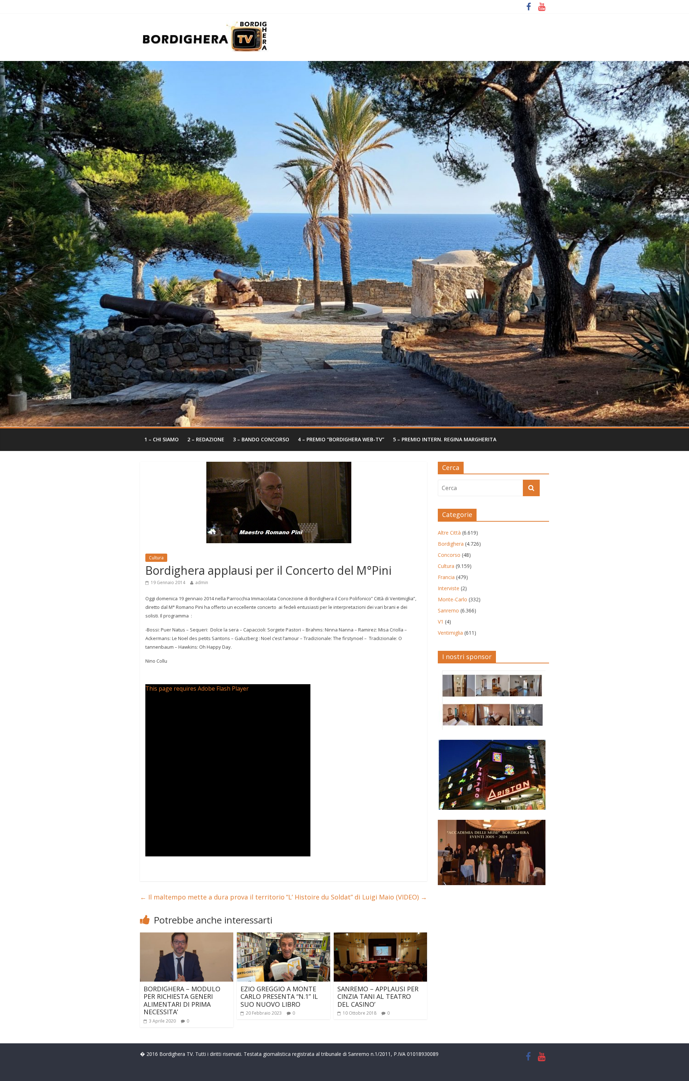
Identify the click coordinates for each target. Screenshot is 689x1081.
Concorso (449, 554)
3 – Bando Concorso (261, 439)
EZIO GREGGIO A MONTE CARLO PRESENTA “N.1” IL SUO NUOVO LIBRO (279, 996)
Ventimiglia (450, 632)
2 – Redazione (205, 439)
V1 (441, 621)
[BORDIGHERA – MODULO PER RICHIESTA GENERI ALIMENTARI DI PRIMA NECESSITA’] (186, 937)
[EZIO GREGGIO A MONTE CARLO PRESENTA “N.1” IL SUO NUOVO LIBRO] (283, 937)
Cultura (156, 558)
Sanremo (448, 610)
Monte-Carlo (452, 599)
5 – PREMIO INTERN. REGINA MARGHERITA (444, 439)
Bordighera (451, 543)
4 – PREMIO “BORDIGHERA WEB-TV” (341, 439)
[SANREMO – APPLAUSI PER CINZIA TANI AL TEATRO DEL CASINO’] (380, 937)
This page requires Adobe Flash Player (197, 688)
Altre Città (449, 532)
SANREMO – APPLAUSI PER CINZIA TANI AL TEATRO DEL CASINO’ (377, 996)
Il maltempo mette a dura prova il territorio (212, 897)
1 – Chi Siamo (161, 439)
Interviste (448, 588)
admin (201, 582)
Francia (446, 577)
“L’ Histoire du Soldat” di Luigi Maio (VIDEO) (356, 897)
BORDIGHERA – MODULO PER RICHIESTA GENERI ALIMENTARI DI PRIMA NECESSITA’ (182, 1000)
